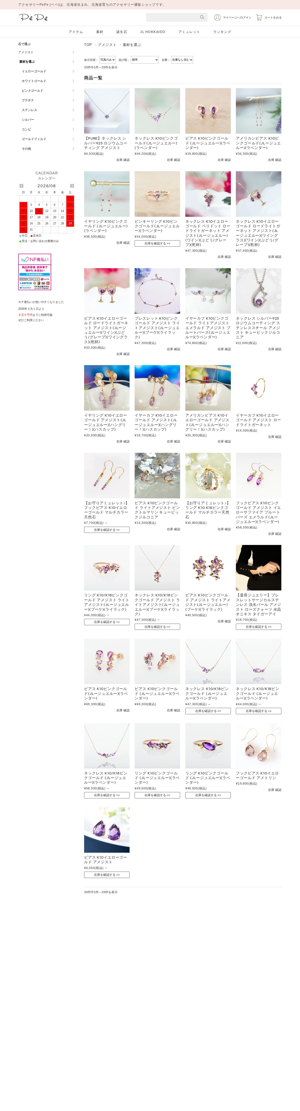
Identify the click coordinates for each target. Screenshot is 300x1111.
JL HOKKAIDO (153, 32)
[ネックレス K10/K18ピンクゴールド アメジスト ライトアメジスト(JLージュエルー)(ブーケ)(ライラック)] (157, 567)
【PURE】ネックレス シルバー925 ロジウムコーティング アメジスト (105, 143)
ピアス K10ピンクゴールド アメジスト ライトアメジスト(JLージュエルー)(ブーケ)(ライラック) (208, 602)
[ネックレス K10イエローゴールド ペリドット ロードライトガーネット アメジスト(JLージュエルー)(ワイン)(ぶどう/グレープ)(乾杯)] (208, 194)
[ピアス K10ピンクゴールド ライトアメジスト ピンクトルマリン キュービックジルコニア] (157, 475)
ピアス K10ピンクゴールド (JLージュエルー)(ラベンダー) (207, 143)
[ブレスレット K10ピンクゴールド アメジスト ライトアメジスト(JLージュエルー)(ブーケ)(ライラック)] (157, 291)
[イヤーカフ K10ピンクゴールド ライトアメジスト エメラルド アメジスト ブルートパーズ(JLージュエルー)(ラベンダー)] (208, 291)
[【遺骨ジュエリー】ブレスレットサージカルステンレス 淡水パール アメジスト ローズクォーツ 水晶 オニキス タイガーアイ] (258, 567)
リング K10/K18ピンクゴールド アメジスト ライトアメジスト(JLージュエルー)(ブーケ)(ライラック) (106, 602)
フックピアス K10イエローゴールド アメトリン (257, 775)
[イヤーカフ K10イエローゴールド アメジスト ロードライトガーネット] (258, 388)
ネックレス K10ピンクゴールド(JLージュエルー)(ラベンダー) (156, 143)
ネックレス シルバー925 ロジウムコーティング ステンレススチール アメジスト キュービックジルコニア (258, 327)
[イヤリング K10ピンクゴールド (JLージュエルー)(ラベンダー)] (107, 194)
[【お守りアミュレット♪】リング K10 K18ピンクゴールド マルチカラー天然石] (208, 475)
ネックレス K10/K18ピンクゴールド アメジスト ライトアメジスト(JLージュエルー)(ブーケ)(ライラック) (157, 604)
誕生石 (121, 32)
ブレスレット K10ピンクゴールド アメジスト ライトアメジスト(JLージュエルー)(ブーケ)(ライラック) (157, 327)
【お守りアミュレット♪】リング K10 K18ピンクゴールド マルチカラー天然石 (208, 510)
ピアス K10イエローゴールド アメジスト (105, 859)
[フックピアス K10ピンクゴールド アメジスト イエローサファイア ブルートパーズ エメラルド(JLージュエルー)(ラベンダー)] (258, 475)
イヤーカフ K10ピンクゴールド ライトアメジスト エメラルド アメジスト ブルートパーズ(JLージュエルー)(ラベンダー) (208, 327)
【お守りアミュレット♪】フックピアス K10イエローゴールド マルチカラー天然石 (106, 510)
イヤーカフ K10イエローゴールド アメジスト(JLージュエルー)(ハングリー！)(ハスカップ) (156, 422)
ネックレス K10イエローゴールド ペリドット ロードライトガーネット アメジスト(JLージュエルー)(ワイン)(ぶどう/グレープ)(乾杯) (208, 233)
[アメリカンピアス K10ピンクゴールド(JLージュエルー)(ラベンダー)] (258, 111)
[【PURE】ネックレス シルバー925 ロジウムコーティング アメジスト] (107, 111)
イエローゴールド (34, 71)
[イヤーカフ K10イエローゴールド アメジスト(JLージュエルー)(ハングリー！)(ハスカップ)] (157, 388)
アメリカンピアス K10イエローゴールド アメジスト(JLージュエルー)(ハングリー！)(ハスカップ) (207, 422)
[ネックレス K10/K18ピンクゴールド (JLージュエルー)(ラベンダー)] (208, 661)
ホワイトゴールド (34, 81)
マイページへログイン (237, 17)
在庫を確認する (155, 243)
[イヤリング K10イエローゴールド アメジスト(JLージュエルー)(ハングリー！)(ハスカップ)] (107, 388)
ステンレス (29, 110)
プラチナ (28, 100)
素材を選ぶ (27, 61)
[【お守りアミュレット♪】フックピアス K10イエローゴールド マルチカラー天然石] (107, 475)
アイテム (76, 32)
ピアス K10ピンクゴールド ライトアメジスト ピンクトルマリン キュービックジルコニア (157, 510)
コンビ (26, 129)
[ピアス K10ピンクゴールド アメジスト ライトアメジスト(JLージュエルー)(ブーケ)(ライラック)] (208, 567)
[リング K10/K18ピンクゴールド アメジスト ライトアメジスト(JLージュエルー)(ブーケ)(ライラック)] (107, 567)
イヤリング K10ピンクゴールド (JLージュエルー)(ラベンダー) (106, 226)
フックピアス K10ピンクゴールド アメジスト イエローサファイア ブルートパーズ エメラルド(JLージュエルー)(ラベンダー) (258, 512)
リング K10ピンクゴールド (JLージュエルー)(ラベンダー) (157, 778)
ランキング (222, 32)
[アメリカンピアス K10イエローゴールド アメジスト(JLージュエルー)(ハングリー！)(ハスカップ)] (208, 388)
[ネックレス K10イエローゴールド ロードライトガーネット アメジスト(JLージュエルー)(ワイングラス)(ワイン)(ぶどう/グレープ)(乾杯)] (258, 194)
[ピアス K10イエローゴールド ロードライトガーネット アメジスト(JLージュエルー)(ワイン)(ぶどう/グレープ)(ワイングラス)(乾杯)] (107, 291)
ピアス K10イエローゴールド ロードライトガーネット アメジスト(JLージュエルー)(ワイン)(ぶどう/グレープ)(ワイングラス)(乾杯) (106, 330)
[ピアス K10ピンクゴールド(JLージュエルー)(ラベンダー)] (107, 661)
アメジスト (107, 45)
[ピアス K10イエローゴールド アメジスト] (107, 830)
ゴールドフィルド (34, 139)
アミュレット (189, 32)
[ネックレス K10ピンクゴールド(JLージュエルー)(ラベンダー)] (157, 111)
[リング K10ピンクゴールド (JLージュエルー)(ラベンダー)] (157, 746)
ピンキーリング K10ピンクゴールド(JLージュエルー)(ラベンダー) (157, 226)
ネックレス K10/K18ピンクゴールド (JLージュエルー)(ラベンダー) (207, 693)
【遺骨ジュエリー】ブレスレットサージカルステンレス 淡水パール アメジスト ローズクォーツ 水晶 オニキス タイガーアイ (258, 604)
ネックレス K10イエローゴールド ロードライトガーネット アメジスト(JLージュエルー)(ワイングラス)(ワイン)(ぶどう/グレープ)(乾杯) (258, 233)
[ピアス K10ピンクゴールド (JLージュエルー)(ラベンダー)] (208, 111)
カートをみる (273, 17)
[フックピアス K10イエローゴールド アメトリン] (258, 746)
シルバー (28, 119)
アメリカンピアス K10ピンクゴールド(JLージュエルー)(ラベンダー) (258, 143)
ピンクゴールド (32, 90)
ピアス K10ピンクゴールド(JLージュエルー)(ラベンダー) (106, 693)
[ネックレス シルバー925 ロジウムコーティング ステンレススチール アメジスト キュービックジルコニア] (258, 291)
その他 (26, 148)
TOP (88, 45)
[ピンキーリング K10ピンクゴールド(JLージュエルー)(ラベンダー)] (157, 194)
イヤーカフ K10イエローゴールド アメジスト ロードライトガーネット (258, 420)
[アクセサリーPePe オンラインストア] (33, 21)
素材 (99, 32)
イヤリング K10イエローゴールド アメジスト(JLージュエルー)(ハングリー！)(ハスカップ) (105, 422)
